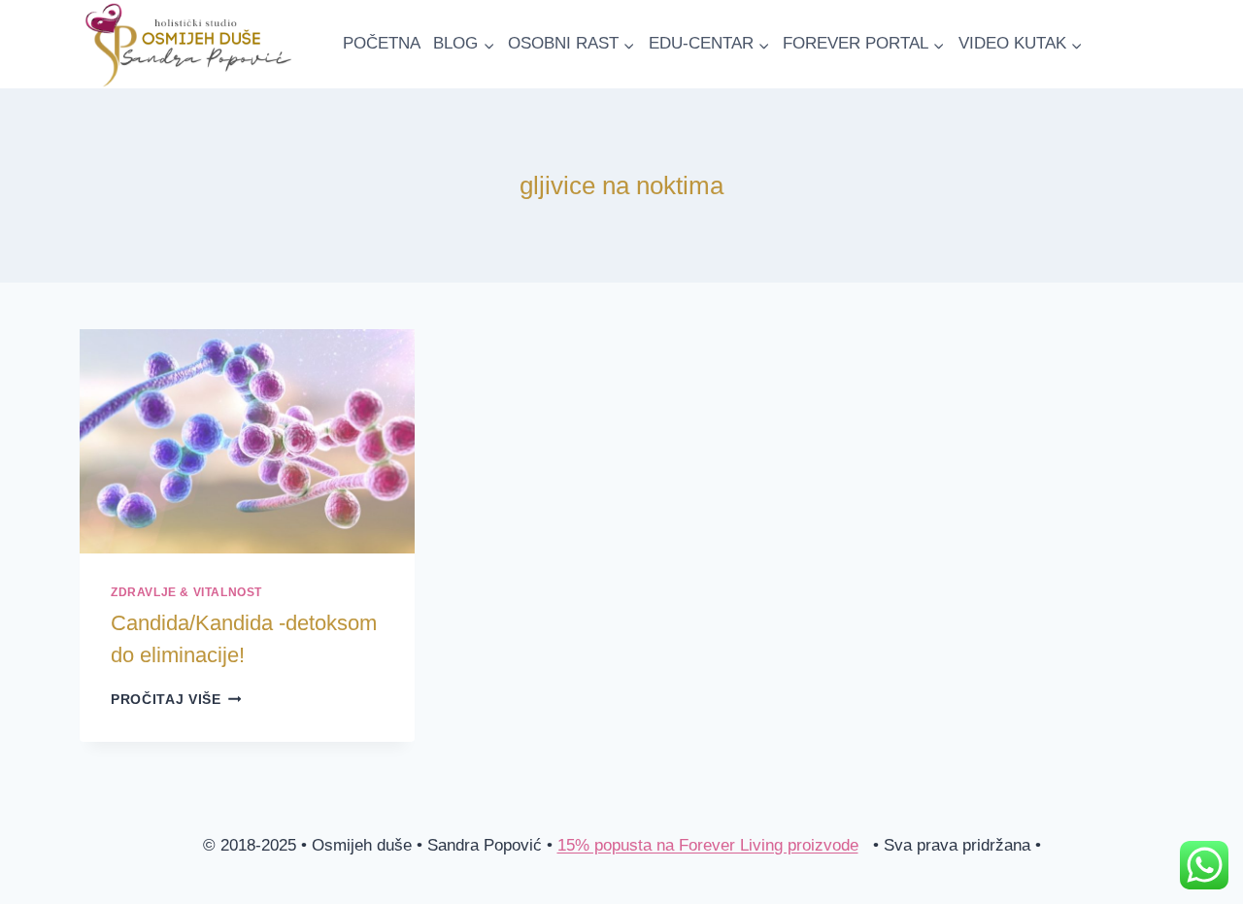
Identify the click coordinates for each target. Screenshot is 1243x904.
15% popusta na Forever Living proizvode (707, 845)
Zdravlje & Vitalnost (186, 592)
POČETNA (381, 43)
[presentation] (247, 440)
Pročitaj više (176, 699)
